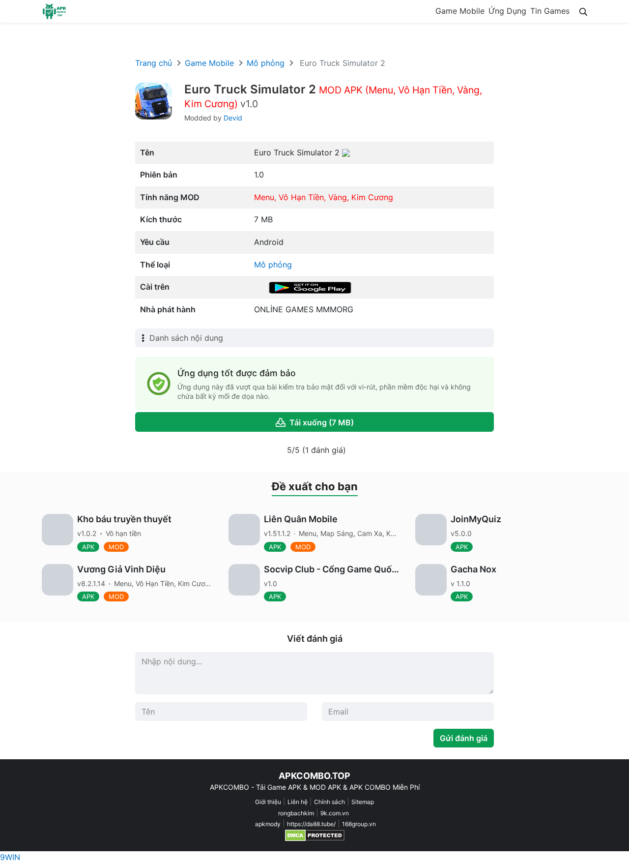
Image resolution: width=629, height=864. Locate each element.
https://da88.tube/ (311, 824)
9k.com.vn (334, 813)
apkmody (268, 824)
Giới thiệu (268, 801)
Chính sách (329, 801)
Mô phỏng (266, 63)
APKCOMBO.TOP (314, 776)
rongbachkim (296, 813)
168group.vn (359, 824)
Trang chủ (153, 63)
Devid (233, 118)
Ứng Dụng (507, 11)
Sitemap (362, 801)
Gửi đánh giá (463, 738)
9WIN (10, 857)
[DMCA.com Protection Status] (314, 835)
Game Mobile (460, 11)
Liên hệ (297, 801)
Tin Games (550, 11)
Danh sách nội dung (186, 338)
